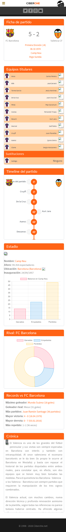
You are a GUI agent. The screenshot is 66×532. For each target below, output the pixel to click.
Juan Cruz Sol (51, 98)
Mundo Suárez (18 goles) (41, 402)
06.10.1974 (35, 49)
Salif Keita (53, 126)
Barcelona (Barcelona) (29, 268)
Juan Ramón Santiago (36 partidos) (42, 411)
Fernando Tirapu (50, 112)
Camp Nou (36, 53)
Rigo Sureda (35, 57)
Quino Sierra (52, 140)
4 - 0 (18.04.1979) (33, 416)
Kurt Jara (53, 119)
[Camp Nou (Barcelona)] (5, 253)
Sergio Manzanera (50, 148)
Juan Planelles (51, 133)
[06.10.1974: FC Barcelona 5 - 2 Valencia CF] (7, 443)
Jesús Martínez (51, 91)
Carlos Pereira (51, 76)
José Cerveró (52, 83)
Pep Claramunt (51, 105)
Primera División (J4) (35, 45)
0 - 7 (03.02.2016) (33, 420)
